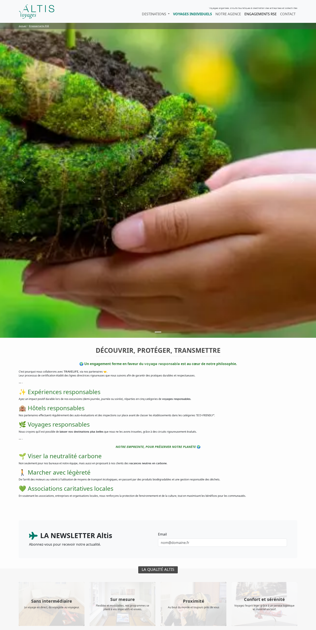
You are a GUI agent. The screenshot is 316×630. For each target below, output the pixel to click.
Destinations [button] (154, 14)
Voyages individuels (192, 14)
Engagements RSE (260, 14)
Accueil (22, 26)
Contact (288, 14)
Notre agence (228, 14)
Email (162, 534)
